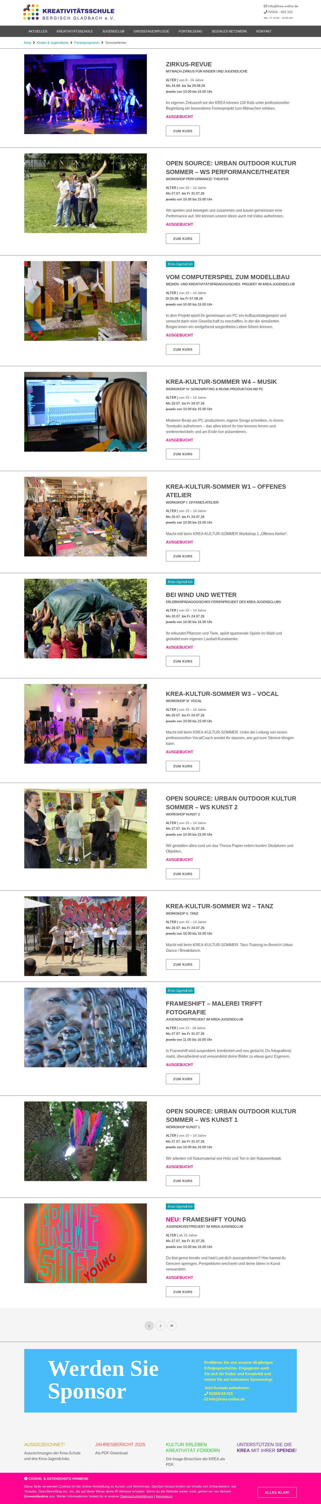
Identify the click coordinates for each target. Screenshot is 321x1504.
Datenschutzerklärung (136, 1496)
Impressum (164, 1496)
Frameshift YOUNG (206, 1219)
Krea (27, 42)
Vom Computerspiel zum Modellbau (228, 277)
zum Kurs (182, 131)
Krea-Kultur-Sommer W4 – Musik (221, 381)
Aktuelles (37, 31)
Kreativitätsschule (75, 31)
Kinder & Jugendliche (52, 42)
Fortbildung (190, 31)
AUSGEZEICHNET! (44, 1444)
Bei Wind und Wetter (201, 594)
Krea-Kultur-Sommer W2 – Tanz (219, 906)
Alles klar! (277, 1492)
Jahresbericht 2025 (120, 1444)
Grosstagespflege (151, 31)
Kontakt (264, 31)
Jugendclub (113, 31)
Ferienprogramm (86, 42)
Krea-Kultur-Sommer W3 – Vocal (222, 693)
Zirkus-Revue (189, 64)
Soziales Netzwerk (229, 31)
